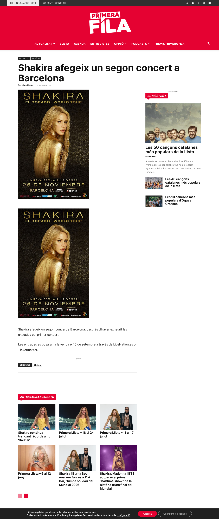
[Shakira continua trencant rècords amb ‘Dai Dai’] (36, 417)
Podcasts (139, 43)
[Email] (53, 379)
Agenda (80, 43)
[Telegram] (29, 379)
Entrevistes (99, 43)
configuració (123, 515)
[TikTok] (198, 3)
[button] (208, 44)
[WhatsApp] (21, 379)
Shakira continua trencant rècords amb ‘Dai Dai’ (34, 436)
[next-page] (26, 496)
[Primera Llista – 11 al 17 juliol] (118, 417)
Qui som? (48, 3)
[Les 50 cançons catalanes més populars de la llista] (173, 123)
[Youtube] (209, 3)
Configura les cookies (175, 513)
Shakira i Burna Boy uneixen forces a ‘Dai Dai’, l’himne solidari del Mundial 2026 (76, 479)
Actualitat (43, 43)
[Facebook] (45, 379)
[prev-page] (20, 496)
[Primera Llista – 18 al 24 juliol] (77, 417)
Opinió (119, 43)
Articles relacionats (37, 397)
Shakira (37, 365)
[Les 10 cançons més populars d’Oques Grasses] (154, 201)
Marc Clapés (27, 85)
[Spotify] (192, 3)
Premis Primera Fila (169, 43)
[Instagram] (187, 3)
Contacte (61, 3)
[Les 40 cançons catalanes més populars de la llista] (154, 183)
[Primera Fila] (109, 22)
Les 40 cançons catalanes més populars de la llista (183, 182)
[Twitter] (204, 3)
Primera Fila (150, 156)
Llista (64, 43)
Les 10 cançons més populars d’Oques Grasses (180, 200)
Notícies (36, 58)
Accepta (147, 513)
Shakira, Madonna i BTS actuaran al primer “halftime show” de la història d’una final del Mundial (117, 481)
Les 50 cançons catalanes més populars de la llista (171, 149)
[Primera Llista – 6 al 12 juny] (36, 458)
